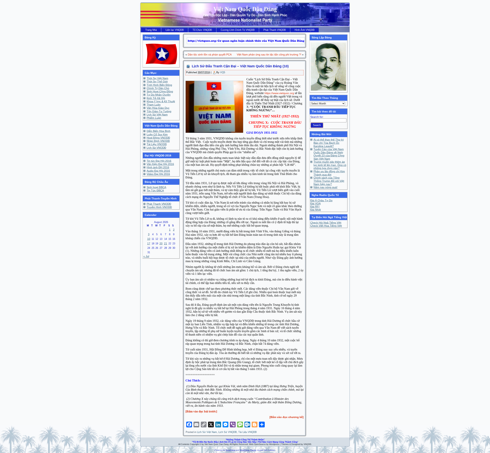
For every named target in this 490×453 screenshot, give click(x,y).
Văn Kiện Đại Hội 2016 (160, 164)
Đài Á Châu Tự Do (321, 200)
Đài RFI (314, 206)
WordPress (230, 450)
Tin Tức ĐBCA (155, 190)
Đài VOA (315, 203)
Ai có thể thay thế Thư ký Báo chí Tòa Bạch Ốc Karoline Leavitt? (329, 143)
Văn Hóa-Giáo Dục (158, 107)
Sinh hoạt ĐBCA (156, 187)
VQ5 (222, 72)
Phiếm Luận (154, 117)
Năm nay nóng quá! (325, 187)
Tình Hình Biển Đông (159, 84)
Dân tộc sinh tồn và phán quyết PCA (210, 54)
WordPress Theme (248, 450)
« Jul (146, 256)
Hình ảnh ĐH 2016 (158, 167)
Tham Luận (154, 104)
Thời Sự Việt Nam (157, 78)
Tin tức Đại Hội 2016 (159, 160)
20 (161, 243)
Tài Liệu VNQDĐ (157, 144)
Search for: (317, 116)
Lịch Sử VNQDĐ (156, 147)
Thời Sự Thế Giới (157, 81)
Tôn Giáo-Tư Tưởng (159, 111)
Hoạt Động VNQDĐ (158, 137)
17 (148, 243)
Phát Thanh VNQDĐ (159, 203)
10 (148, 238)
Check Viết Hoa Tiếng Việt (326, 225)
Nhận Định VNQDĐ (158, 140)
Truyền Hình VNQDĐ (159, 207)
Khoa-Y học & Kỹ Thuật (161, 101)
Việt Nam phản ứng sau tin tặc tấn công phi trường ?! (269, 54)
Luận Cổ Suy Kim (157, 134)
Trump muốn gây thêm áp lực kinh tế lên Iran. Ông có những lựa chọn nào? (330, 165)
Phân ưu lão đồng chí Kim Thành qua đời (329, 173)
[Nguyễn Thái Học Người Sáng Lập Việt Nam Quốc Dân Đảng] (328, 89)
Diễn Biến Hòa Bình (158, 131)
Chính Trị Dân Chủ (158, 88)
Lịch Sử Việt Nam (157, 114)
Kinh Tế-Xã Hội (156, 98)
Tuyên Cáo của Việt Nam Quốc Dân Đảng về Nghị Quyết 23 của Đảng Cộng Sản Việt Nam (329, 154)
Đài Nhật (315, 209)
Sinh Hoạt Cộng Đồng (160, 91)
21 (165, 243)
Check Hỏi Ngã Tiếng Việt (325, 222)
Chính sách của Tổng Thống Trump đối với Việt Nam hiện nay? (329, 181)
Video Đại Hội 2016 (158, 174)
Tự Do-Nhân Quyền (159, 94)
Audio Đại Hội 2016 (158, 170)
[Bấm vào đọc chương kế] (287, 417)
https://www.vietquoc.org (279, 93)
